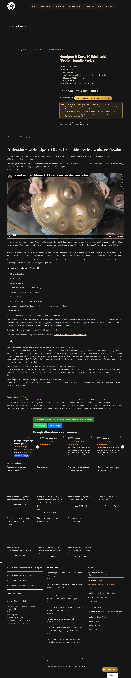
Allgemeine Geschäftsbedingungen (101, 575)
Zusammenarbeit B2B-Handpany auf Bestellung (105, 611)
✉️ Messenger (55, 426)
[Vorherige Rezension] (37, 447)
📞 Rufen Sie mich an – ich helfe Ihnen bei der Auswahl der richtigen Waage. (63, 420)
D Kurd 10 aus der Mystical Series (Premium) (70, 334)
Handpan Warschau (95, 625)
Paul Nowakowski (51, 438)
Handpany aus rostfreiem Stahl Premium (22, 586)
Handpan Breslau (94, 630)
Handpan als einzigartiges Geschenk (60, 619)
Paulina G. (105, 438)
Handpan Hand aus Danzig (14, 50)
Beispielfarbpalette (57, 315)
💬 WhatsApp (40, 426)
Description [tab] (12, 137)
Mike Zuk (77, 438)
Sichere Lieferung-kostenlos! (98, 597)
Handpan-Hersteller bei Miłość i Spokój (102, 593)
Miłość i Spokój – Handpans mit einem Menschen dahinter (79, 124)
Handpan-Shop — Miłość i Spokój (19, 575)
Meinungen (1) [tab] (25, 137)
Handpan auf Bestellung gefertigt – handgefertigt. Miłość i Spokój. (23, 441)
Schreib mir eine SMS (74, 260)
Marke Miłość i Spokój (15, 593)
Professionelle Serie (80, 164)
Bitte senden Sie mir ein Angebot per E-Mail (93, 98)
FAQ (89, 589)
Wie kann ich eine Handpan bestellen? (102, 585)
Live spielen (92, 601)
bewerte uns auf (20, 456)
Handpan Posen (93, 621)
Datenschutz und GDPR (96, 572)
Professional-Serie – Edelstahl (32, 50)
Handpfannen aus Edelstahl (17, 580)
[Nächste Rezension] (122, 447)
